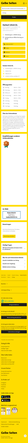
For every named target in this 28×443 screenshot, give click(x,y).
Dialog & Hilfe (5, 343)
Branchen (3, 284)
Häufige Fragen (5, 348)
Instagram (3, 382)
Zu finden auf (5, 380)
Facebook (3, 384)
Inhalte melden (5, 426)
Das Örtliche (4, 375)
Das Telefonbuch (5, 373)
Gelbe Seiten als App (6, 360)
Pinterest (3, 386)
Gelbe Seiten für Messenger (8, 362)
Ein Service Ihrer (7, 437)
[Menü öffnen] (26, 3)
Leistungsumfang (5, 290)
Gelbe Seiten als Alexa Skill (7, 364)
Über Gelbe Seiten (6, 355)
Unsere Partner (5, 368)
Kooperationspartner (6, 371)
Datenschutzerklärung (14, 422)
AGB (17, 424)
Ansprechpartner (5, 346)
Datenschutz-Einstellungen (7, 424)
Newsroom (4, 358)
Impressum (4, 422)
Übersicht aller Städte (6, 350)
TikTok (2, 388)
